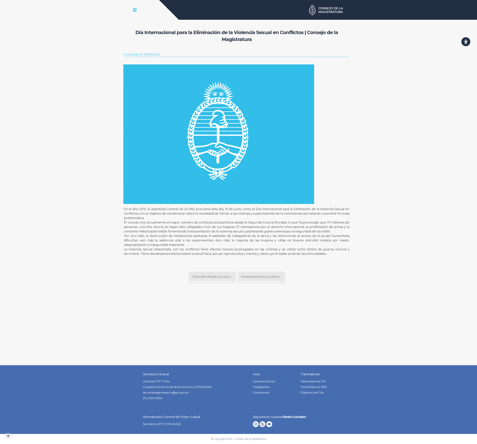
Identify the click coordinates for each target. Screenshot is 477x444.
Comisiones (261, 392)
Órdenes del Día (311, 392)
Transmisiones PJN (313, 387)
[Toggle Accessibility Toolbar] (465, 41)
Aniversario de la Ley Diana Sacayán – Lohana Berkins (263, 276)
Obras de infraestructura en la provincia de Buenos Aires (214, 276)
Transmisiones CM (313, 381)
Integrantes (261, 387)
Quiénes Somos (264, 381)
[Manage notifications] (8, 436)
